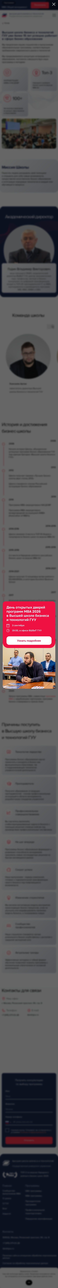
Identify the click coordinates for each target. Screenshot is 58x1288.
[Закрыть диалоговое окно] (54, 4)
